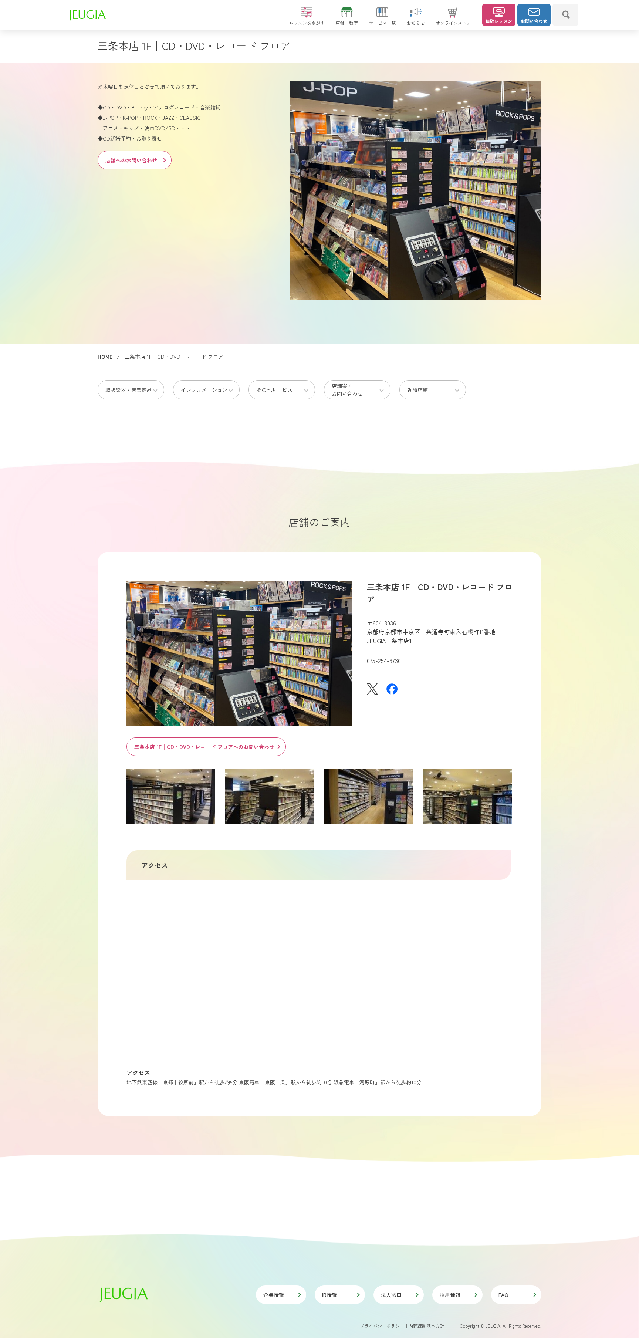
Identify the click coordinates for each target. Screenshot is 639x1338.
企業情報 (273, 1294)
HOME (105, 356)
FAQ (503, 1294)
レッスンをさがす (307, 23)
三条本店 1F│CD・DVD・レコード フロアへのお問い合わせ (204, 746)
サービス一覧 (382, 23)
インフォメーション (204, 389)
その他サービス (274, 389)
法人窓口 (391, 1294)
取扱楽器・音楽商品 (128, 389)
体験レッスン (499, 21)
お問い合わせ (534, 21)
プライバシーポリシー (382, 1325)
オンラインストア (453, 23)
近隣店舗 (417, 389)
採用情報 (450, 1294)
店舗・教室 (347, 23)
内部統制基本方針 (426, 1325)
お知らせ (416, 23)
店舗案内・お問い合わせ (347, 389)
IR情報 (329, 1294)
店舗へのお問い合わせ (131, 160)
